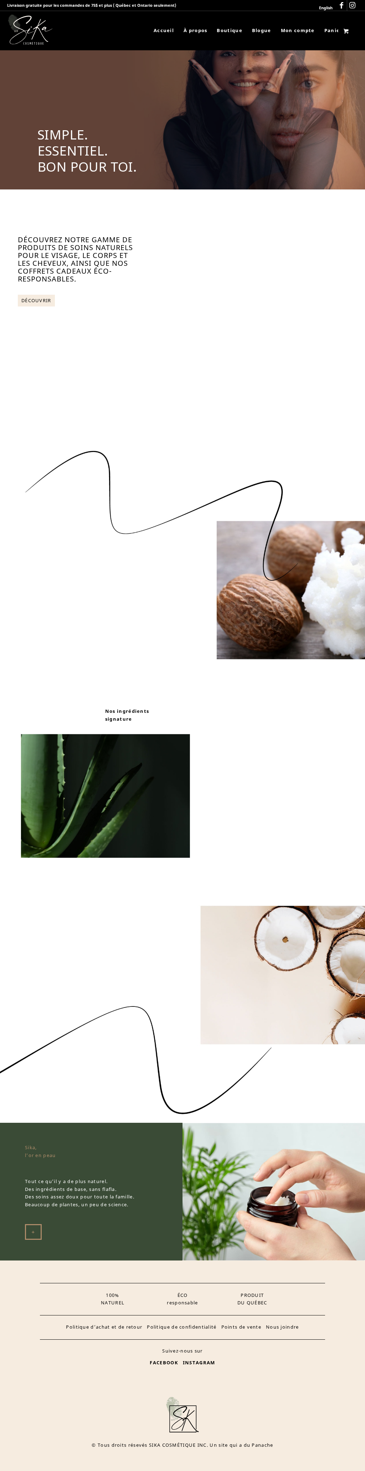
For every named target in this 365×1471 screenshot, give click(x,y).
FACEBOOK (164, 1362)
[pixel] (30, 30)
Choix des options (302, 366)
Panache (262, 1445)
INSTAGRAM (199, 1362)
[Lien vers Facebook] (341, 5)
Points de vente (241, 1327)
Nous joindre (282, 1327)
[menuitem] (324, 8)
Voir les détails (226, 347)
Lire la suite (185, 347)
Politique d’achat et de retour (104, 1327)
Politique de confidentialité (181, 1327)
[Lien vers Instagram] (352, 5)
